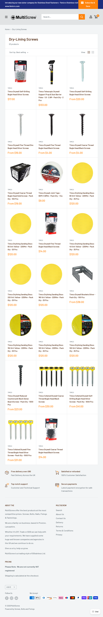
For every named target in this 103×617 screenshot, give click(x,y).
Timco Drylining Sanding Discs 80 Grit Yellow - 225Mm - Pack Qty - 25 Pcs (81, 196)
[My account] (91, 16)
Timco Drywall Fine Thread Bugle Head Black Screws (49, 146)
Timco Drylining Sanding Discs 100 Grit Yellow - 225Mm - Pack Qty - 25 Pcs (82, 348)
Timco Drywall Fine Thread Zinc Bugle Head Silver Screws (20, 146)
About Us (60, 514)
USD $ (8, 587)
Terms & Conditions (64, 530)
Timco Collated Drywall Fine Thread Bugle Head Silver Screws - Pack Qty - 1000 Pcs (19, 452)
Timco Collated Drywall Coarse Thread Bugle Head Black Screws (51, 399)
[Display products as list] (93, 52)
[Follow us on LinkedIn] (16, 598)
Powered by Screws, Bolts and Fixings (20, 609)
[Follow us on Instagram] (11, 598)
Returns (59, 526)
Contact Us (61, 518)
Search (59, 510)
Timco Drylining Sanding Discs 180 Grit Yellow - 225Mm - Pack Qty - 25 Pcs (51, 297)
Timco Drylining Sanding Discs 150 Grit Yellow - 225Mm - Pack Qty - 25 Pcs (20, 348)
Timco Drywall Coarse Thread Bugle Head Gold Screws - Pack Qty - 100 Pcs (20, 196)
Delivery (59, 522)
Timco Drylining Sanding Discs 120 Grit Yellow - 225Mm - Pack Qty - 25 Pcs (51, 348)
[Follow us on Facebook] (7, 598)
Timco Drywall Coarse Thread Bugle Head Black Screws (81, 146)
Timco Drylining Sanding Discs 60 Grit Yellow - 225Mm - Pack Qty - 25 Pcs (20, 247)
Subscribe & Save (90, 4)
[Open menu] (6, 17)
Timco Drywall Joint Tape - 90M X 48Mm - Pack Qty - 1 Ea (50, 194)
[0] (95, 16)
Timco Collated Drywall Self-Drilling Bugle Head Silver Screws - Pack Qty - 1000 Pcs (81, 399)
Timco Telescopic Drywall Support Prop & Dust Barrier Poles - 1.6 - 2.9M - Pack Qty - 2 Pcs (51, 95)
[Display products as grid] (89, 52)
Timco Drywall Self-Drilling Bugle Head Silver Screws (19, 92)
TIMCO (10, 88)
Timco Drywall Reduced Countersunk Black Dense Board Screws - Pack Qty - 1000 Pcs (20, 400)
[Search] (82, 17)
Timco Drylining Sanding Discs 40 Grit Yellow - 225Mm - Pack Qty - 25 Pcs (81, 247)
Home (7, 29)
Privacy (59, 534)
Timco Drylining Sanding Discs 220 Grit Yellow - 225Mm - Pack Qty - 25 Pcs (20, 297)
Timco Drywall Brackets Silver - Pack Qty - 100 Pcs (82, 295)
